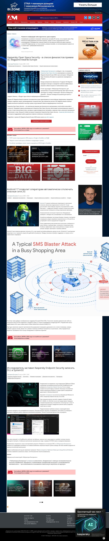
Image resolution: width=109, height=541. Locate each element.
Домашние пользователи (19, 198)
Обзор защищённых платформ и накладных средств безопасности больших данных (23, 171)
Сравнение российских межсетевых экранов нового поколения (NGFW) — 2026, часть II (58, 171)
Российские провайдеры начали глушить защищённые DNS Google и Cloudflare (30, 143)
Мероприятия (24, 22)
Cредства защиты (29, 518)
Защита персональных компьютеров (48, 66)
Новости (10, 22)
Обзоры (46, 22)
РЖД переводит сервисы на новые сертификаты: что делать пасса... (64, 354)
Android (9, 198)
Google (69, 198)
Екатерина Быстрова (13, 195)
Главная (9, 33)
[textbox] (91, 151)
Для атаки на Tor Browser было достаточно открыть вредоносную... (40, 354)
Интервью (58, 22)
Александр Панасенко (13, 64)
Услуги (81, 22)
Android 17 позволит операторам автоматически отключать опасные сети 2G (40, 190)
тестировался (48, 394)
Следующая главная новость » (41, 121)
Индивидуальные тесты (52, 522)
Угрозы (26, 520)
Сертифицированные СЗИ (31, 522)
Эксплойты (25, 376)
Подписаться (91, 161)
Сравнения (66, 22)
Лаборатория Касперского (14, 66)
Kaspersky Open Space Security (30, 66)
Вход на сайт (98, 12)
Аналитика (32, 22)
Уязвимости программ (35, 376)
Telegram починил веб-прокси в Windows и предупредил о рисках (26, 140)
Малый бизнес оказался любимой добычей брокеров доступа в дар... (40, 154)
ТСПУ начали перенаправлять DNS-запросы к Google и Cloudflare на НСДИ (29, 138)
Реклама (48, 518)
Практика (40, 22)
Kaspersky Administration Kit (66, 112)
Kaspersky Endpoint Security (14, 376)
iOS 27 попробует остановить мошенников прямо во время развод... (63, 488)
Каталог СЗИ (74, 22)
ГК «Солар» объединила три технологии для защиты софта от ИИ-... (40, 488)
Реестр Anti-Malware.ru (30, 523)
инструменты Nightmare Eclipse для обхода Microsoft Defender (56, 450)
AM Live (16, 22)
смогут (15, 233)
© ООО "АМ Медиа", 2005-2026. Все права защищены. (54, 535)
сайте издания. (50, 117)
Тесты (52, 22)
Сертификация (50, 520)
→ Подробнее (24, 48)
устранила (30, 461)
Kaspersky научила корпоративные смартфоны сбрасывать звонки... (64, 154)
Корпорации (30, 198)
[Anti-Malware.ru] (12, 17)
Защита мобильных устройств (42, 198)
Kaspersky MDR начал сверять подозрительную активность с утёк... (17, 488)
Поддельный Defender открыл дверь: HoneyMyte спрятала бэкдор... (17, 154)
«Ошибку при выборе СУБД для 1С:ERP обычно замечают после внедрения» (89, 211)
